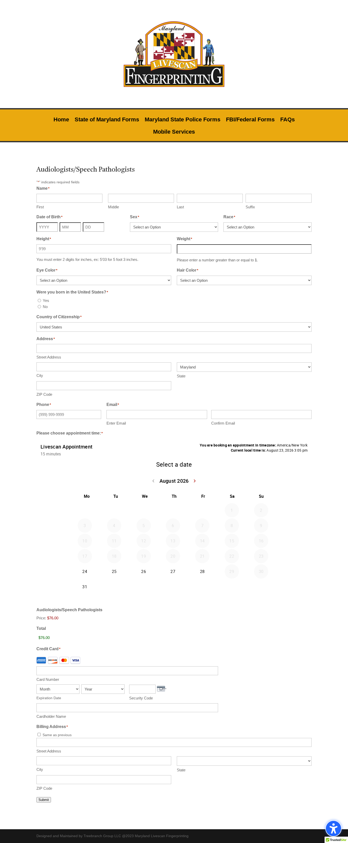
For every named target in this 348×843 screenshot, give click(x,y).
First (40, 207)
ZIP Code (44, 394)
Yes (46, 300)
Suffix (250, 207)
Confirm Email (223, 423)
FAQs (287, 120)
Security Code (141, 698)
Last (180, 207)
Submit (43, 800)
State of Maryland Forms (107, 120)
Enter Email (116, 423)
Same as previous (57, 735)
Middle (113, 207)
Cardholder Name (51, 716)
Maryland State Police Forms (182, 120)
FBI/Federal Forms (250, 120)
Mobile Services (174, 132)
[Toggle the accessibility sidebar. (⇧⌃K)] (333, 828)
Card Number (47, 679)
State (181, 376)
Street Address (48, 357)
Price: (41, 618)
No (45, 306)
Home (61, 120)
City (39, 375)
